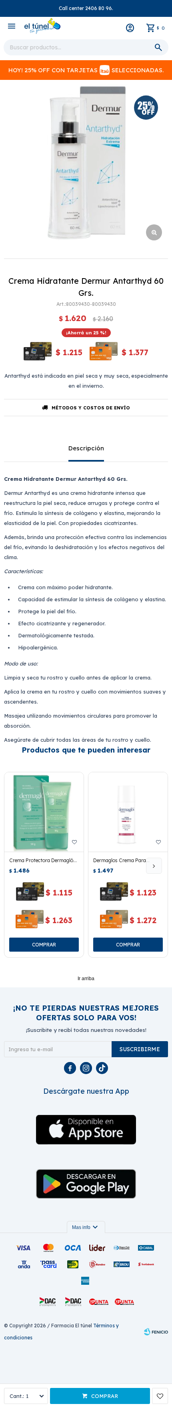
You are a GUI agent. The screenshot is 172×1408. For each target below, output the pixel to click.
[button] (154, 866)
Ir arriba (86, 978)
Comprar (104, 1396)
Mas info (86, 1227)
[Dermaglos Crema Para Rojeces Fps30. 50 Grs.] (128, 812)
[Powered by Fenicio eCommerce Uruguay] (156, 1332)
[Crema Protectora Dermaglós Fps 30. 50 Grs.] (44, 812)
